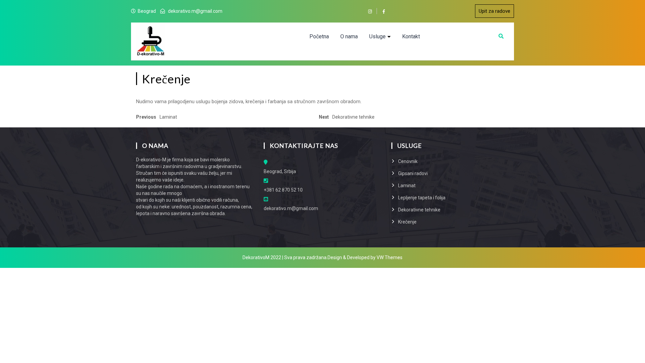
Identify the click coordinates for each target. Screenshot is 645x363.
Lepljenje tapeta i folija (421, 197)
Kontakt (411, 36)
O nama (349, 36)
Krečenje (407, 222)
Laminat (407, 185)
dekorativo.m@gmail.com (195, 11)
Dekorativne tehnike (419, 209)
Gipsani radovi (413, 173)
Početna (319, 36)
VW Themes (389, 257)
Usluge (377, 36)
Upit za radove (494, 11)
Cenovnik (408, 161)
